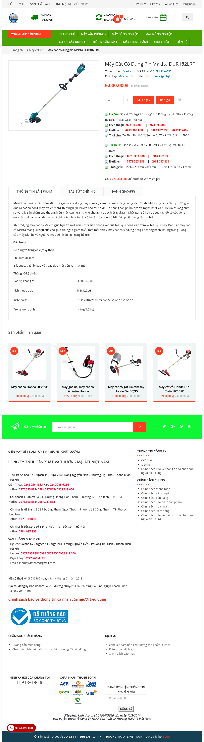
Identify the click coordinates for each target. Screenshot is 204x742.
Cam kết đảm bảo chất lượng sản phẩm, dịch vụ (140, 645)
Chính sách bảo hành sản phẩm (161, 502)
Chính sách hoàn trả (154, 506)
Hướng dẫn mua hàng (26, 645)
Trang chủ (67, 34)
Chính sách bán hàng (154, 498)
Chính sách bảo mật (122, 653)
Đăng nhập (189, 4)
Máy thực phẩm (135, 42)
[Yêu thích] (180, 100)
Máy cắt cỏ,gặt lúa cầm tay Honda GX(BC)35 (126, 389)
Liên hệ (182, 42)
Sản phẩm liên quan (25, 332)
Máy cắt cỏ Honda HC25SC (29, 387)
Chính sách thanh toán (155, 489)
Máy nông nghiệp (159, 34)
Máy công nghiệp (125, 34)
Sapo (166, 736)
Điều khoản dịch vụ (121, 649)
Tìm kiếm (140, 4)
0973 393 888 (119, 179)
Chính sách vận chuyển (156, 493)
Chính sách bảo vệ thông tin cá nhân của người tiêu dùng (49, 649)
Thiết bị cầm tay (103, 42)
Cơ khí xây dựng (71, 42)
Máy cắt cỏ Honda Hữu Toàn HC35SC (174, 389)
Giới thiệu (156, 4)
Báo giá (165, 100)
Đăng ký (172, 4)
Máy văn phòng (93, 34)
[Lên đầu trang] (193, 728)
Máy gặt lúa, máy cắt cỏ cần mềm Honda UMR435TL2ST (78, 391)
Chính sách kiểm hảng (155, 511)
